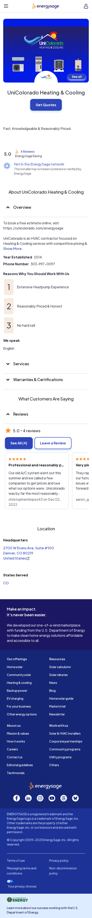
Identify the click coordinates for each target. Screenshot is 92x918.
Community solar (19, 675)
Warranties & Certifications (38, 379)
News (53, 683)
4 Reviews (28, 151)
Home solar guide (61, 698)
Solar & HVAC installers (65, 733)
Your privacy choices (22, 886)
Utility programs (60, 757)
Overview (22, 207)
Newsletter (57, 714)
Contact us (14, 757)
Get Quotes (46, 105)
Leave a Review (53, 443)
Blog (52, 690)
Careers (12, 749)
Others (54, 765)
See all (77, 76)
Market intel (57, 706)
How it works (16, 741)
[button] (12, 249)
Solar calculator (60, 667)
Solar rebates (58, 675)
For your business (19, 706)
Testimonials (16, 773)
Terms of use (16, 860)
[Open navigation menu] (6, 6)
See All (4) (18, 443)
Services (21, 363)
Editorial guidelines (20, 765)
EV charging (15, 698)
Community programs (64, 749)
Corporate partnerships (65, 741)
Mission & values (18, 733)
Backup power (17, 690)
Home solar (15, 667)
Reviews (20, 414)
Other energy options (22, 714)
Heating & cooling (19, 683)
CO (6, 583)
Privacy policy (59, 860)
